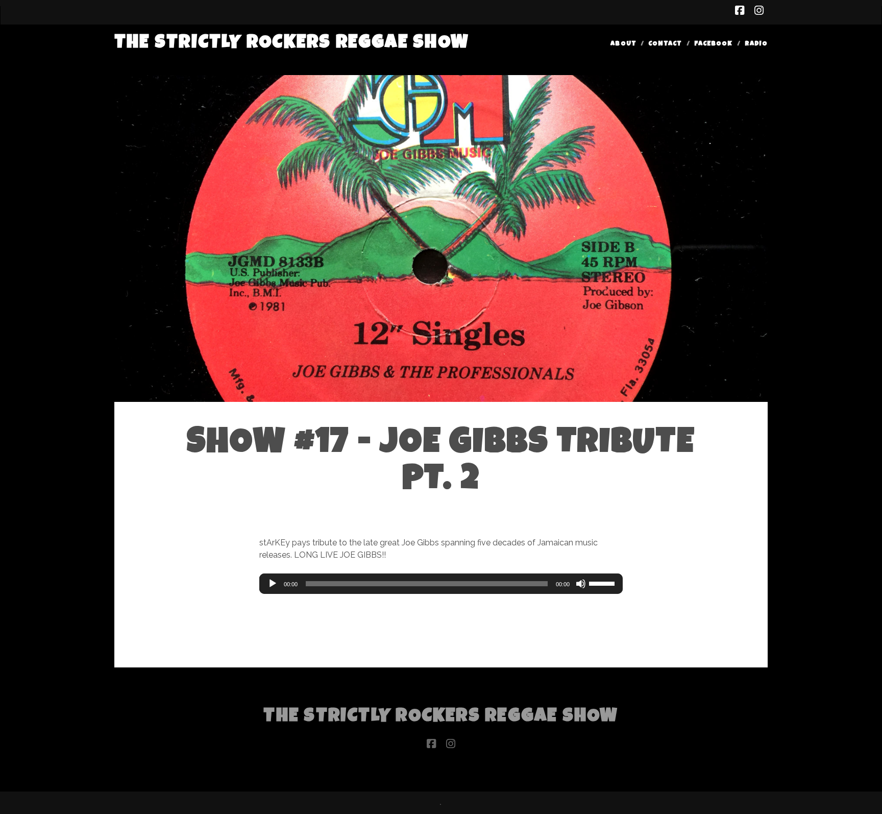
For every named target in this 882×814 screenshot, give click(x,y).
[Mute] (581, 584)
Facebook (713, 44)
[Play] (272, 584)
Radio (756, 44)
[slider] (603, 582)
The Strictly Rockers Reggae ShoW (291, 43)
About (623, 44)
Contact (665, 44)
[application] (440, 583)
